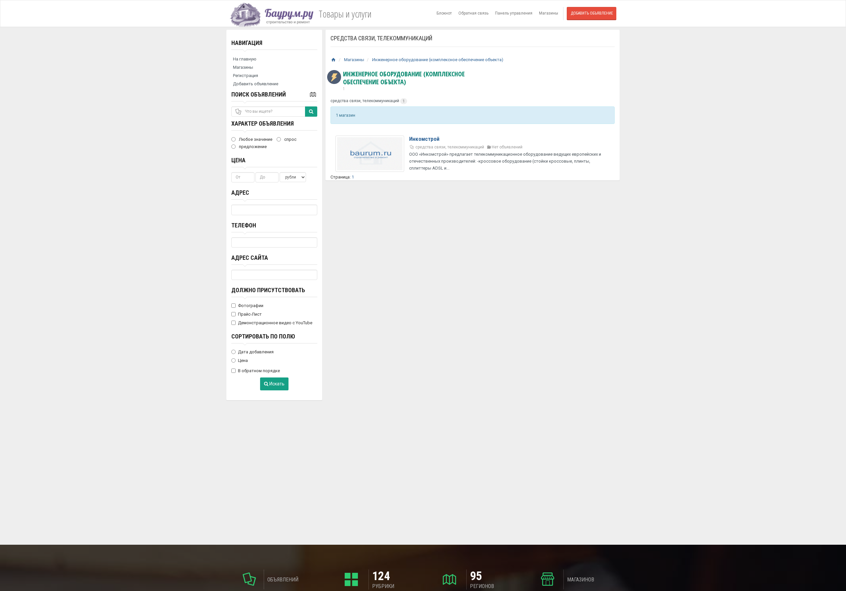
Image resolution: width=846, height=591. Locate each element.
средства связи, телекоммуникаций (364, 100)
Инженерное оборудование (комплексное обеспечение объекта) (437, 59)
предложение (252, 146)
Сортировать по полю (263, 336)
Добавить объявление (592, 13)
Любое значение (255, 139)
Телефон (243, 225)
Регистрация (245, 75)
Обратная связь (473, 13)
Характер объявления (262, 123)
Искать (276, 383)
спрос (289, 139)
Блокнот (444, 13)
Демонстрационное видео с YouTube (275, 322)
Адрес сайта (249, 257)
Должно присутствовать (268, 290)
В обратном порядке (259, 370)
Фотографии (250, 305)
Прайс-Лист (250, 314)
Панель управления (513, 13)
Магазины (548, 13)
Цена (238, 160)
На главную (244, 59)
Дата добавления (256, 351)
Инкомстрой (424, 139)
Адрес (240, 192)
